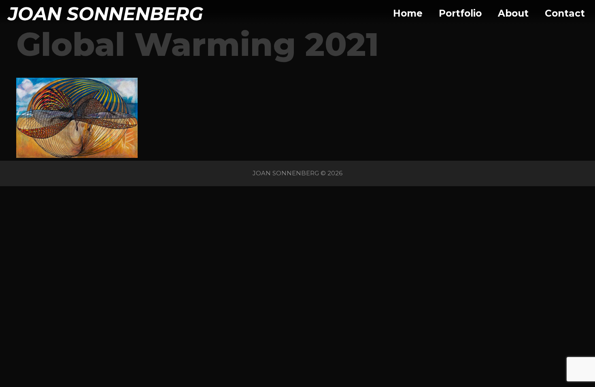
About (513, 13)
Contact (565, 13)
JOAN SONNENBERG (105, 13)
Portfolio (460, 13)
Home (408, 13)
